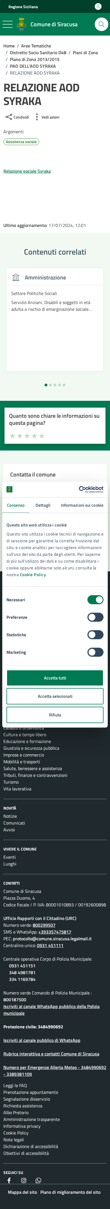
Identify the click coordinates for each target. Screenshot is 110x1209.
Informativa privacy (22, 1126)
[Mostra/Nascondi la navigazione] (8, 24)
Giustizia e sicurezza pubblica (31, 748)
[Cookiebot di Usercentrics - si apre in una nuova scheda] (79, 489)
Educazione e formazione (27, 741)
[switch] (95, 617)
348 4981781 (22, 972)
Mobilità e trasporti (21, 761)
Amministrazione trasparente (31, 1119)
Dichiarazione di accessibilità (30, 1146)
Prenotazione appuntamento (30, 1092)
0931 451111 (50, 945)
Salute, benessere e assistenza (32, 768)
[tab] (46, 385)
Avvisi (9, 829)
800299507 (44, 925)
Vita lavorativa (17, 788)
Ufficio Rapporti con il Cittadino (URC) (39, 918)
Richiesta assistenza (22, 1105)
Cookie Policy (33, 574)
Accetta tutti (55, 677)
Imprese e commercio (23, 754)
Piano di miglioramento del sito (70, 1192)
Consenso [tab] (16, 505)
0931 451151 (22, 965)
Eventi (9, 857)
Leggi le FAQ (15, 1085)
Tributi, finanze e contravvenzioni (35, 775)
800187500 (14, 999)
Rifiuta (55, 714)
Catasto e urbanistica (23, 727)
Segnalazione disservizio (26, 1099)
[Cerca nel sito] (101, 24)
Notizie (10, 816)
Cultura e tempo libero (24, 734)
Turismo (11, 782)
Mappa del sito (22, 1192)
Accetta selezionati (55, 696)
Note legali (13, 1139)
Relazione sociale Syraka (27, 171)
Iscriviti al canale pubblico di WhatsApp (41, 1040)
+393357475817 (54, 931)
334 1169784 (22, 979)
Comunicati (14, 822)
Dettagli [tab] (43, 505)
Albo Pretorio (15, 1112)
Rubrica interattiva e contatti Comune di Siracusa (51, 1053)
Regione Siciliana (23, 7)
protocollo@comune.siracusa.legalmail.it (52, 938)
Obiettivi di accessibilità (26, 1153)
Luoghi (9, 863)
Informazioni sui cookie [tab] (82, 505)
